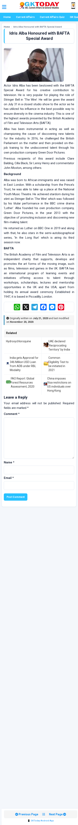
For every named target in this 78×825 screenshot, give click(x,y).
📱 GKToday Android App (40, 820)
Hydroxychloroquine (18, 341)
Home (7, 17)
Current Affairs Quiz (52, 17)
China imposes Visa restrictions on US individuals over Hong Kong (59, 384)
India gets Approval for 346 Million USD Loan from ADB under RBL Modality (24, 364)
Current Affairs (25, 17)
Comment (12, 414)
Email (9, 478)
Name (9, 462)
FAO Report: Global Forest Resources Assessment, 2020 (22, 382)
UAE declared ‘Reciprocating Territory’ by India (59, 345)
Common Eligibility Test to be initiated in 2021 (58, 364)
